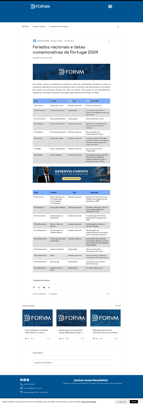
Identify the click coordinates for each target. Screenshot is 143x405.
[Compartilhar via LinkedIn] (44, 287)
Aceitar (134, 402)
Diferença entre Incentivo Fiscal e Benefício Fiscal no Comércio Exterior (71, 331)
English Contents (39, 26)
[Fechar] (140, 401)
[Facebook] (21, 380)
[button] (118, 26)
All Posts (25, 26)
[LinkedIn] (24, 380)
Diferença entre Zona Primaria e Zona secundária (105, 331)
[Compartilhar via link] (49, 287)
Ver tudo (118, 305)
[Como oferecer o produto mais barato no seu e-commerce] (37, 317)
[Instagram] (27, 380)
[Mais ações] (109, 41)
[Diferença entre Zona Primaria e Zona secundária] (105, 317)
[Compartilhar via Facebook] (34, 287)
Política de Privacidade (88, 402)
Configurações (122, 402)
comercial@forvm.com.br (32, 388)
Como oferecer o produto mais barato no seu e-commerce (36, 331)
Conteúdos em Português (58, 26)
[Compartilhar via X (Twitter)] (39, 287)
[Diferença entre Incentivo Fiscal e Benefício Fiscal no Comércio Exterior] (71, 317)
